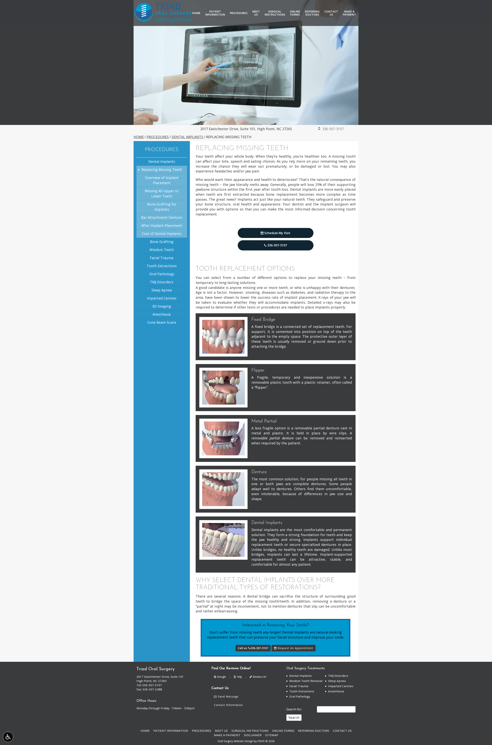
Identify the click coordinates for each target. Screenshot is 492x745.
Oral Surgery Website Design (235, 741)
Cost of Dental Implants (161, 233)
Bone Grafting (161, 241)
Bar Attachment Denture (161, 217)
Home (196, 13)
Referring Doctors (313, 731)
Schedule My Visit (276, 233)
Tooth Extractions (162, 266)
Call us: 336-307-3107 (253, 648)
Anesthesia (162, 314)
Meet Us (221, 731)
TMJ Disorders (161, 282)
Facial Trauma (161, 257)
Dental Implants (187, 137)
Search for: (294, 709)
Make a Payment (227, 735)
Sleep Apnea (161, 290)
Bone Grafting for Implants (161, 207)
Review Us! (259, 676)
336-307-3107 (277, 245)
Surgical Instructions (249, 731)
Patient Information (170, 731)
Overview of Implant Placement (162, 180)
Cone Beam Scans (161, 322)
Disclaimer (253, 735)
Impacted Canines (161, 298)
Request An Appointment (295, 648)
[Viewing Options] (8, 737)
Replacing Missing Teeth (161, 169)
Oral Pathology (161, 274)
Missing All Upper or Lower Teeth (162, 193)
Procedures (238, 13)
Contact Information (228, 705)
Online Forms (283, 731)
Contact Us (342, 731)
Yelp (239, 676)
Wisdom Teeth (162, 249)
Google (221, 676)
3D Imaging (161, 306)
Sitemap (271, 735)
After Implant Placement (161, 225)
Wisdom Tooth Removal (305, 681)
